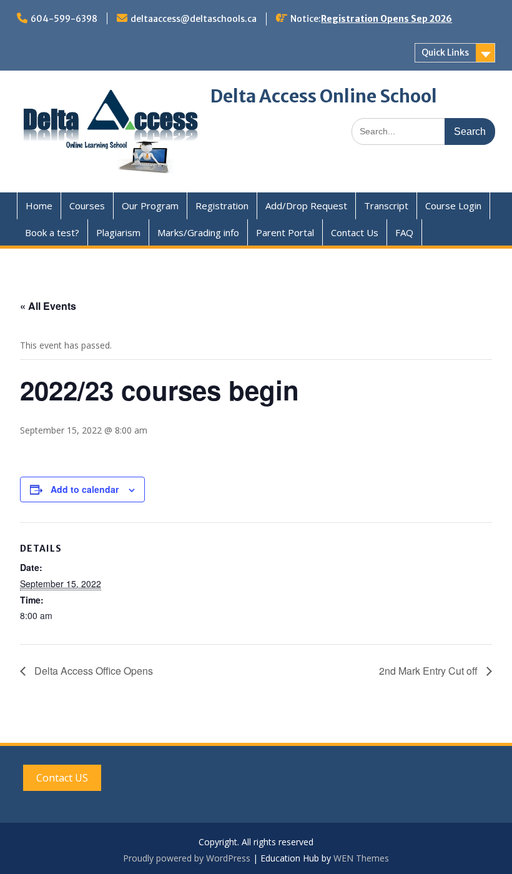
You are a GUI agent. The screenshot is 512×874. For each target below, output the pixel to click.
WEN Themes (361, 858)
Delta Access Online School (323, 96)
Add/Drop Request (306, 205)
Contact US (62, 778)
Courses (87, 205)
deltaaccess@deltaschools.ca (193, 18)
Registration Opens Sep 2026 (386, 18)
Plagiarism (118, 232)
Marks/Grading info (198, 232)
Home (39, 205)
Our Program (150, 205)
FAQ (404, 232)
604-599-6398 (64, 18)
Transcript (386, 205)
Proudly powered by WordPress (186, 858)
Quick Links (445, 52)
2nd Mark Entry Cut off (429, 670)
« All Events (48, 306)
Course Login (453, 205)
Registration (222, 205)
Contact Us (354, 232)
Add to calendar (85, 489)
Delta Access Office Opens (92, 670)
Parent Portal (285, 232)
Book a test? (52, 232)
